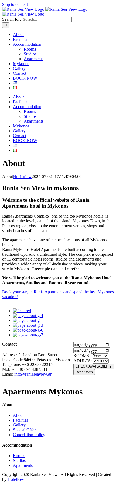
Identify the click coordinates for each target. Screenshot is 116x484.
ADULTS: (82, 360)
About (18, 415)
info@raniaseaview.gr (33, 374)
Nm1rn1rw (22, 176)
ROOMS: (81, 355)
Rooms (19, 455)
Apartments (23, 465)
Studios (19, 460)
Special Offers (25, 430)
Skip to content (15, 4)
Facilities (20, 420)
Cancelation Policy (29, 434)
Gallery (19, 425)
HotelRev (16, 479)
